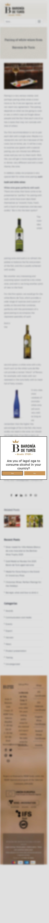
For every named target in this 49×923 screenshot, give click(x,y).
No (34, 473)
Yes (12, 473)
